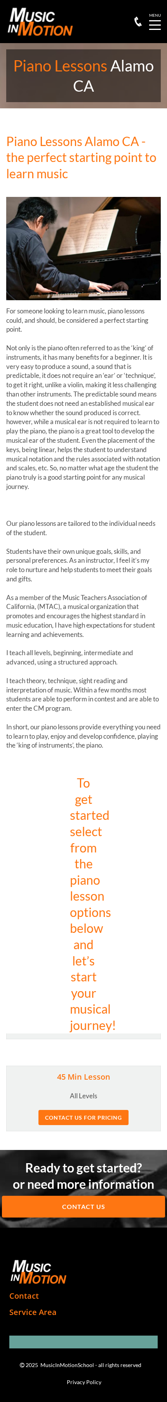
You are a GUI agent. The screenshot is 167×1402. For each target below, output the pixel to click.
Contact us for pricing (83, 1117)
